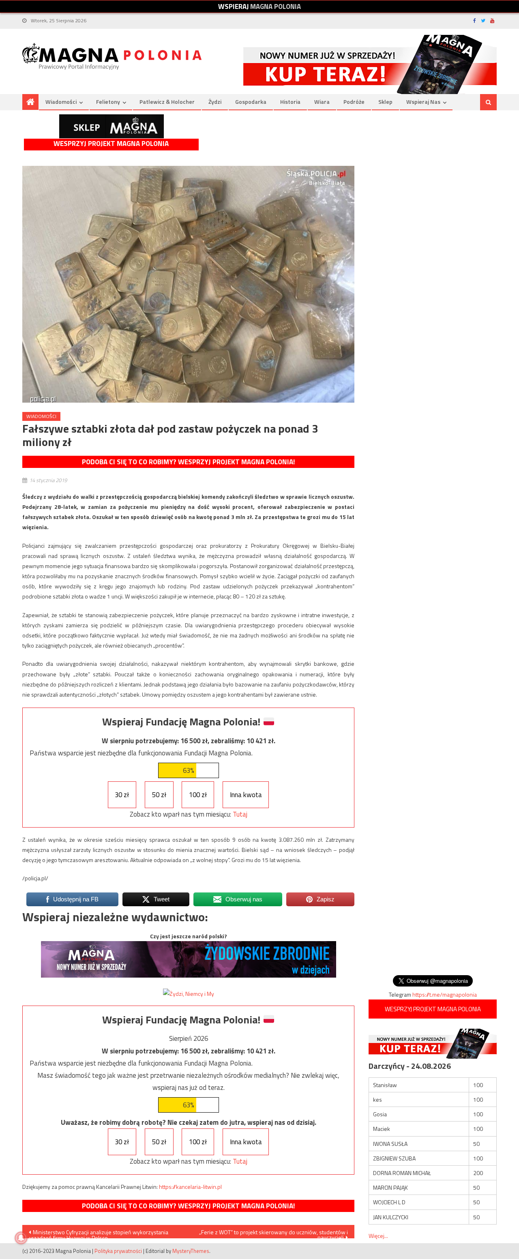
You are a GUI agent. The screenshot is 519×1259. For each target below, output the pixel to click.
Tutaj (240, 814)
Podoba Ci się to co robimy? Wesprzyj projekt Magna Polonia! (188, 462)
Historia (290, 101)
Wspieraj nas (423, 101)
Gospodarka (250, 101)
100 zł (198, 794)
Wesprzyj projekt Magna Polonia (111, 144)
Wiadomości (61, 101)
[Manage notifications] (21, 1237)
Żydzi (214, 101)
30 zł (122, 794)
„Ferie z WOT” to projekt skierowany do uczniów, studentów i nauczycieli (273, 1233)
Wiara (322, 101)
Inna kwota (246, 794)
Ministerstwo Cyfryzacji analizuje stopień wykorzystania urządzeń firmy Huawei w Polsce (98, 1233)
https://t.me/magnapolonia (444, 994)
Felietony (108, 101)
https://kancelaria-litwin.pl (190, 1186)
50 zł (159, 794)
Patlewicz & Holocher (167, 101)
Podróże (354, 101)
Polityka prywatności (118, 1251)
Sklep (385, 101)
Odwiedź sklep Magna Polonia (111, 126)
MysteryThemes (190, 1251)
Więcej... (378, 1235)
